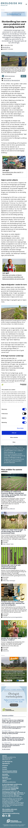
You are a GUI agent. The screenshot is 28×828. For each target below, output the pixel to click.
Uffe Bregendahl (6, 779)
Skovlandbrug (6, 47)
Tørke (11, 544)
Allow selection (14, 437)
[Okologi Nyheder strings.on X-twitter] (6, 816)
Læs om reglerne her (19, 825)
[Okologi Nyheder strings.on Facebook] (3, 816)
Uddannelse (6, 650)
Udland (8, 544)
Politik (4, 580)
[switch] (24, 414)
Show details (20, 428)
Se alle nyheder (6, 749)
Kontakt (4, 769)
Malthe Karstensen (10, 76)
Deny (14, 442)
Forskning (5, 617)
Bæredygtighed (16, 80)
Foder (4, 544)
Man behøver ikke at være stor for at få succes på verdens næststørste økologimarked (13, 745)
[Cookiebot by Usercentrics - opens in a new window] (20, 385)
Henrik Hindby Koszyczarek (9, 772)
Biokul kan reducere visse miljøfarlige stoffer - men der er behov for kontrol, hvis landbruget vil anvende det (13, 721)
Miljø (7, 580)
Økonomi (12, 508)
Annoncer (5, 765)
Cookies (4, 767)
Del (24, 76)
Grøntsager (12, 580)
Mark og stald (7, 78)
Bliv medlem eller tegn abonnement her (9, 810)
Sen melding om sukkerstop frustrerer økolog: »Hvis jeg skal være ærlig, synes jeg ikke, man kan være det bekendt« (13, 739)
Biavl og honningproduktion (15, 617)
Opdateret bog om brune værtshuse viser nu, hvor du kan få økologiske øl (14, 727)
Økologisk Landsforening (9, 782)
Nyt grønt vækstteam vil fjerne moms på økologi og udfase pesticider (13, 733)
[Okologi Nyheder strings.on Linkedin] (9, 816)
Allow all (14, 432)
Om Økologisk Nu (7, 761)
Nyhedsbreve (6, 763)
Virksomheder (6, 508)
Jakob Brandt (5, 775)
